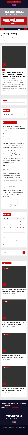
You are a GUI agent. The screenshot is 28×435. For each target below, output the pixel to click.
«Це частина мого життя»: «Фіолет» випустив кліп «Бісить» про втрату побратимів (14, 291)
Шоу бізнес (6, 268)
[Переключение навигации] (19, 29)
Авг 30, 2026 (6, 293)
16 (23, 227)
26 (10, 234)
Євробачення (6, 20)
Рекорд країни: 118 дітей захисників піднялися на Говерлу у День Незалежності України (12, 153)
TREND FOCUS (13, 12)
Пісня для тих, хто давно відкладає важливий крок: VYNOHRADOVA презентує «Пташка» (12, 175)
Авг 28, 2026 (6, 360)
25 (7, 234)
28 (17, 234)
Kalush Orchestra (20, 20)
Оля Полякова (7, 21)
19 (10, 230)
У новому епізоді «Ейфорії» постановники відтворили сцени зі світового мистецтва (13, 74)
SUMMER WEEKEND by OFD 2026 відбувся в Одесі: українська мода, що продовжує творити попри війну (13, 192)
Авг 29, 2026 (6, 326)
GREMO (12, 21)
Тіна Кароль (13, 23)
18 (7, 230)
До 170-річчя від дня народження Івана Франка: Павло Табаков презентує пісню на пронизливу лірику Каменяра (13, 391)
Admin (13, 78)
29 (20, 234)
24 (4, 234)
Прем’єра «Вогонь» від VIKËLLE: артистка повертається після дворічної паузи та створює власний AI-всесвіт (13, 145)
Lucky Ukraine (12, 122)
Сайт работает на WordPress (9, 427)
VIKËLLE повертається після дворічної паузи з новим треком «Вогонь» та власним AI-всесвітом (13, 357)
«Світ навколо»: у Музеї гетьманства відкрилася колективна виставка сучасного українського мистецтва (12, 136)
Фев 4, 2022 (6, 78)
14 (17, 227)
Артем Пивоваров (19, 21)
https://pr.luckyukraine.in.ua (13, 407)
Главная (3, 35)
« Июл (4, 245)
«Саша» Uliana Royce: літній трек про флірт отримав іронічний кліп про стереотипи (13, 160)
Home (14, 432)
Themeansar (14, 429)
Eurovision (12, 20)
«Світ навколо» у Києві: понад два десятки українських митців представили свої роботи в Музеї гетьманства (13, 325)
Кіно (3, 69)
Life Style (5, 301)
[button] (22, 28)
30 (23, 234)
